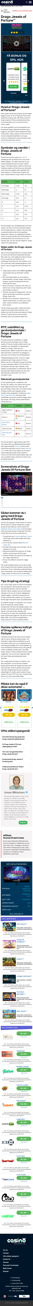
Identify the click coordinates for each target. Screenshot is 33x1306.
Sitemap (6, 1262)
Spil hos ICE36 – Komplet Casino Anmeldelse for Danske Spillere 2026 (25, 928)
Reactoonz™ (24, 702)
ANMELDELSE (8, 722)
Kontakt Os (6, 1259)
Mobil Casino (7, 1268)
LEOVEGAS (20, 1051)
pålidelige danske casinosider (10, 529)
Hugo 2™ (20, 959)
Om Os (5, 1250)
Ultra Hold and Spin (6, 434)
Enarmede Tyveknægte (11, 1265)
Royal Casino (27, 536)
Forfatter (6, 1253)
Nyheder (6, 1271)
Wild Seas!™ (22, 924)
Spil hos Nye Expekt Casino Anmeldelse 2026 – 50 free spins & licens (24, 947)
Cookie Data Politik (17, 1283)
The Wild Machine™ (21, 993)
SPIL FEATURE (15, 914)
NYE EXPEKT (21, 1101)
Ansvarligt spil (16, 1278)
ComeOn (18, 536)
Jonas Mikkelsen (6, 11)
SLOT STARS (21, 1175)
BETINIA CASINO (22, 1067)
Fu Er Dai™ (8, 702)
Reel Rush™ (22, 1011)
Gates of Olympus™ (21, 941)
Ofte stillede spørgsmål (11, 1256)
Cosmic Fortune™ (24, 976)
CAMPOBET (20, 1119)
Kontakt (23, 823)
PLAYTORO (20, 1156)
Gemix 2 (17, 446)
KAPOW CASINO (22, 1085)
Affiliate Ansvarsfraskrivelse (22, 11)
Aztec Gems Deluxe (6, 423)
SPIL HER (13, 86)
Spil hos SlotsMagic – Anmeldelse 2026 (24, 980)
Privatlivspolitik (16, 1280)
